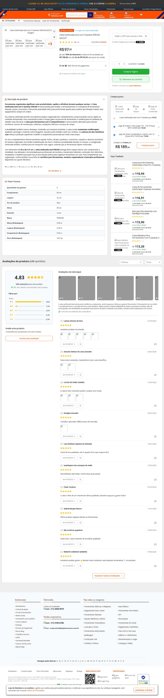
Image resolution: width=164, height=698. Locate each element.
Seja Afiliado (48, 9)
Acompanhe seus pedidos (25, 619)
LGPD (17, 637)
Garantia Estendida (22, 640)
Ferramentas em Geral (127, 623)
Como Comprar (21, 622)
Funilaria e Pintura (91, 643)
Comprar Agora (131, 71)
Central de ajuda (26, 671)
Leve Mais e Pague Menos (151, 9)
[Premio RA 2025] (130, 675)
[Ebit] (118, 675)
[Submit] (90, 15)
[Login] (130, 12)
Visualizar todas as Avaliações (107, 576)
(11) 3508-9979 (57, 609)
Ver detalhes (53, 171)
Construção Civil (90, 639)
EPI (120, 614)
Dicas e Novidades (91, 9)
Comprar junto (148, 145)
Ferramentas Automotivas (94, 631)
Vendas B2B (31, 9)
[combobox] (79, 15)
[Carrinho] (141, 13)
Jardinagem (88, 635)
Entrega (18, 625)
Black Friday (19, 647)
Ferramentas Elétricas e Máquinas (97, 606)
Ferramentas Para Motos (128, 610)
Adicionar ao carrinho (132, 79)
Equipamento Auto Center (94, 610)
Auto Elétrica (123, 606)
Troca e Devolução (42, 671)
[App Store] (103, 677)
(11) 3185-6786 (57, 623)
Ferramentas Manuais (92, 614)
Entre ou (127, 15)
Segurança (69, 671)
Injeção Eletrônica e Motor (94, 619)
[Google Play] (103, 681)
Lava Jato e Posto (91, 627)
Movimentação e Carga (128, 639)
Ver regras (81, 74)
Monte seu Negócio (69, 9)
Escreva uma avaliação (29, 338)
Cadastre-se (128, 17)
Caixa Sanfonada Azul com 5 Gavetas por (138, 117)
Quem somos (57, 671)
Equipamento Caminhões (128, 627)
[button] (155, 344)
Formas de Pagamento (23, 628)
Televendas (111, 9)
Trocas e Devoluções (23, 612)
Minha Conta (20, 615)
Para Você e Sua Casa (127, 631)
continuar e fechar (144, 690)
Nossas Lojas (129, 9)
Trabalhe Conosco (22, 634)
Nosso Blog (19, 631)
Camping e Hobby (125, 643)
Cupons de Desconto (10, 9)
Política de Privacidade (35, 690)
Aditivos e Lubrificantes (128, 635)
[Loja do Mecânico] (31, 15)
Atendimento (20, 606)
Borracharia (123, 619)
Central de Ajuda (21, 609)
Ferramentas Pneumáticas (94, 623)
